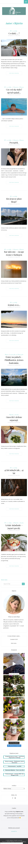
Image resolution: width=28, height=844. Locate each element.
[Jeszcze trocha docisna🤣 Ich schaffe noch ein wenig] (14, 685)
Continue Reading (14, 73)
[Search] (23, 584)
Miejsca (7, 354)
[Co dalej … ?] (14, 47)
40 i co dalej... (14, 31)
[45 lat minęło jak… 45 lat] (14, 487)
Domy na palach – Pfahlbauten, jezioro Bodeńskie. (14, 360)
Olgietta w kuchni (14, 414)
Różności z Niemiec (19, 87)
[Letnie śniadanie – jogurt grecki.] (14, 542)
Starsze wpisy (4, 579)
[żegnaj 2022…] (14, 319)
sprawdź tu (14, 831)
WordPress (23, 841)
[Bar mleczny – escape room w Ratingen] (14, 269)
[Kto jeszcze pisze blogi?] (14, 216)
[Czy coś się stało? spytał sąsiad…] (14, 106)
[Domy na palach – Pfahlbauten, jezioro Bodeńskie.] (14, 377)
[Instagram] (15, 798)
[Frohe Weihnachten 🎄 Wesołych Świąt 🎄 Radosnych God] (14, 730)
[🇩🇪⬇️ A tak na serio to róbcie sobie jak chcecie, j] (14, 707)
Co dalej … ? (14, 33)
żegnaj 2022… (14, 304)
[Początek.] (14, 156)
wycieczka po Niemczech (16, 354)
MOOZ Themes (11, 841)
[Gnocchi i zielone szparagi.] (14, 434)
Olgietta (10, 35)
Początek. (13, 142)
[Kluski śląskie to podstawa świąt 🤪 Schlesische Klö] (14, 663)
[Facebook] (13, 798)
